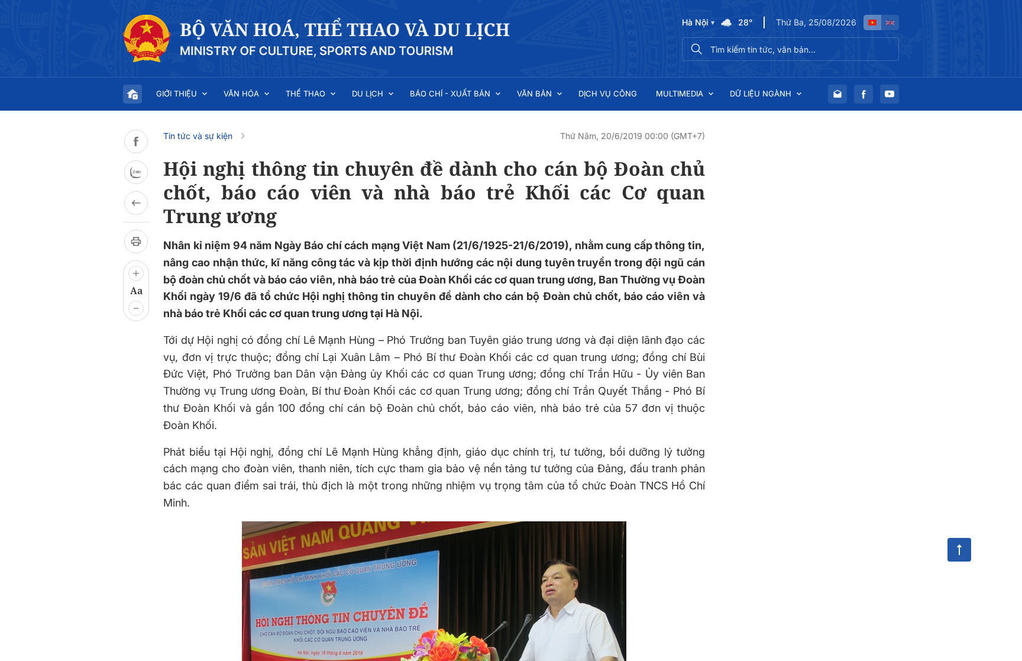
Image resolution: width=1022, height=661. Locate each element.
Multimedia (679, 93)
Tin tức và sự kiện (197, 136)
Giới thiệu (176, 93)
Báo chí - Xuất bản (450, 93)
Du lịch (367, 93)
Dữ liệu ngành (760, 93)
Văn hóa (241, 93)
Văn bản (534, 93)
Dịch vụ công (607, 93)
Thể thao (305, 93)
